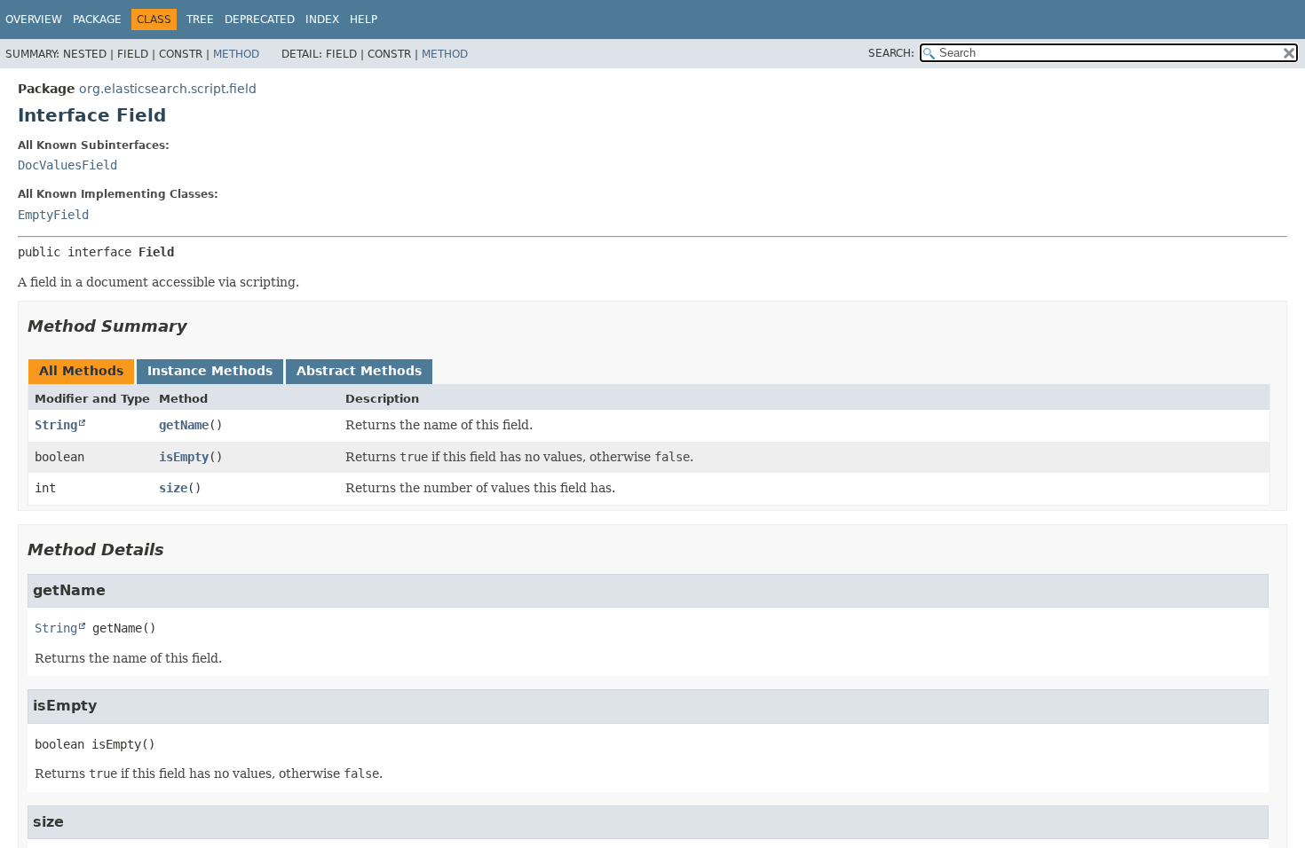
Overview (33, 19)
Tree (200, 19)
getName (184, 425)
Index (322, 19)
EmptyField (53, 215)
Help (363, 19)
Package (97, 19)
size (173, 488)
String (56, 425)
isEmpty (184, 457)
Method (236, 54)
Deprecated (260, 19)
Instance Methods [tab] (210, 371)
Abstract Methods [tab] (359, 371)
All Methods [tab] (81, 371)
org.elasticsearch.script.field (168, 89)
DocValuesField (67, 165)
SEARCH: (891, 53)
